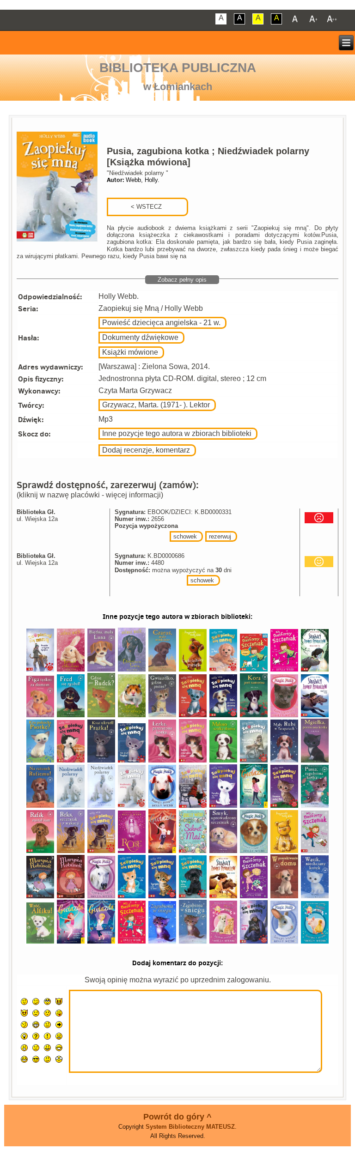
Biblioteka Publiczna (177, 68)
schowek (185, 536)
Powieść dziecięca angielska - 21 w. (161, 323)
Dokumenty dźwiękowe (140, 337)
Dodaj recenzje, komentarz (146, 450)
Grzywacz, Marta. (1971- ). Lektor (156, 405)
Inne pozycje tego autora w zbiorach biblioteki (176, 433)
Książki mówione (130, 352)
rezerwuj (220, 536)
